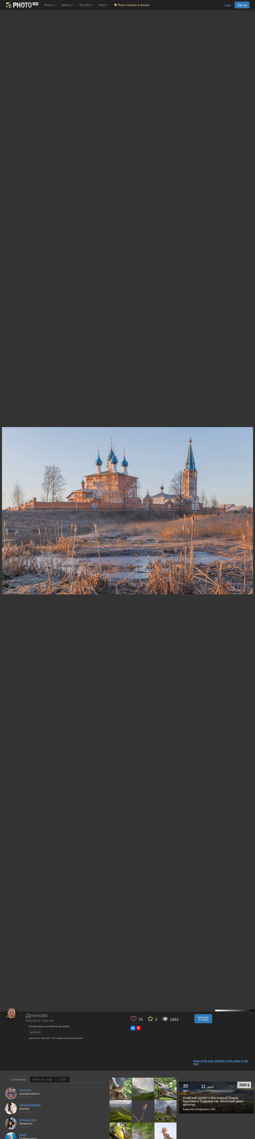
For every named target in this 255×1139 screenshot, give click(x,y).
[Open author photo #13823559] (165, 1088)
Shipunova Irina (27, 1119)
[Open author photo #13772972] (121, 1133)
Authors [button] (66, 5)
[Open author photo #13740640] (165, 1133)
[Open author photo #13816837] (121, 1111)
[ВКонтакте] (132, 1028)
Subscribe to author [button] (203, 1018)
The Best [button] (85, 5)
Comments (18, 1079)
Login (227, 5)
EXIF (62, 1079)
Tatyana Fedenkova (30, 1105)
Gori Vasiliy (25, 1090)
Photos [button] (49, 5)
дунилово (35, 1032)
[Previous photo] (3, 495)
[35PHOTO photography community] (21, 5)
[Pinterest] (138, 1028)
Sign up (242, 5)
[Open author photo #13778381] (165, 1111)
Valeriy (23, 1134)
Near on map (42, 1079)
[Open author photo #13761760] (143, 1133)
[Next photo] (251, 495)
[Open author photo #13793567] (143, 1111)
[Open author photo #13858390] (121, 1088)
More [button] (103, 5)
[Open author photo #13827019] (143, 1088)
